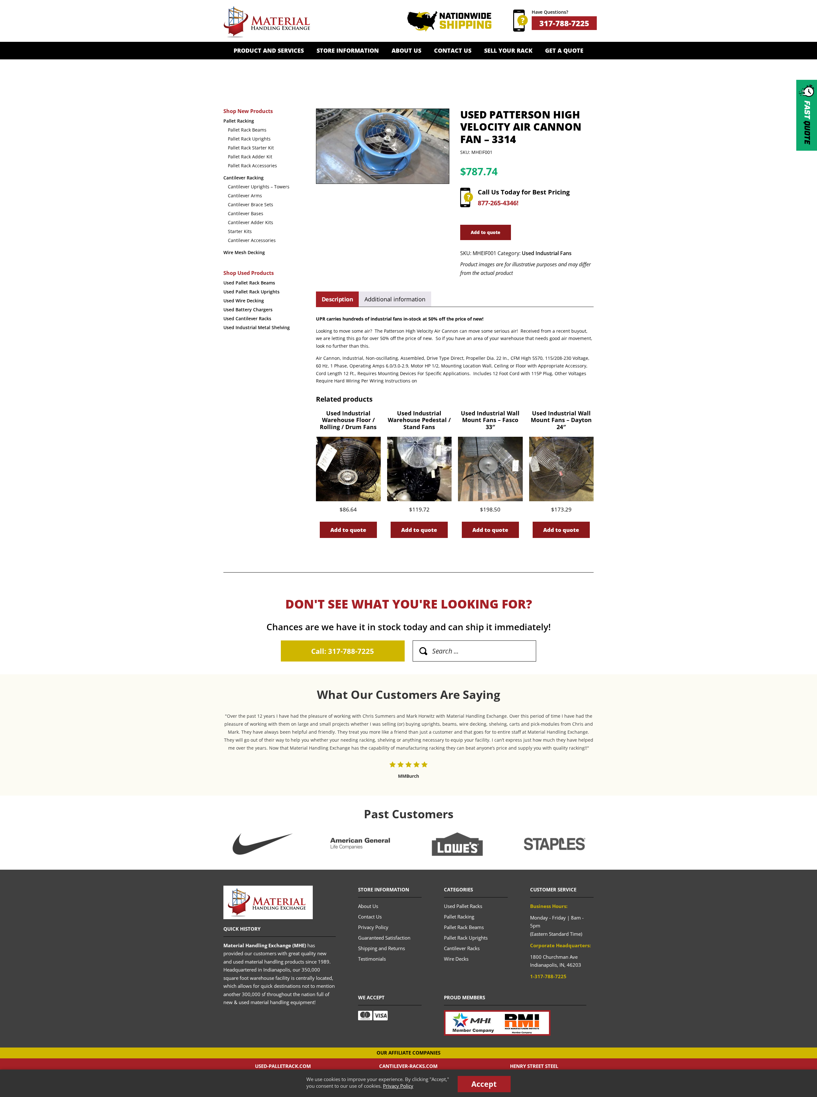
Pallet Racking (238, 121)
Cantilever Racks (462, 948)
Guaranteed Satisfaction (384, 937)
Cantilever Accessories (252, 240)
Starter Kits (240, 231)
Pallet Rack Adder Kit (250, 157)
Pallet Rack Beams (247, 130)
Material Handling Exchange (266, 22)
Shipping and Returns (381, 948)
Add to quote (485, 232)
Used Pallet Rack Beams (249, 283)
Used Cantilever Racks (247, 318)
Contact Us (452, 50)
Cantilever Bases (245, 213)
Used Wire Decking (243, 301)
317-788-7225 (564, 23)
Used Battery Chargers (248, 309)
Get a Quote (564, 50)
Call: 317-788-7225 (342, 651)
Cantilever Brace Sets (250, 204)
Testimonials (372, 959)
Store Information (348, 50)
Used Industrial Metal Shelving (256, 327)
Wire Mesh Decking (244, 252)
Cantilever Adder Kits (250, 222)
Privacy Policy (398, 1086)
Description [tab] (337, 299)
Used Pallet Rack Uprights (251, 292)
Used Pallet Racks (463, 906)
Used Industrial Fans (547, 253)
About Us (406, 50)
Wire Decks (456, 959)
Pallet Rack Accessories (252, 166)
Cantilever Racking (243, 178)
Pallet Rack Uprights (249, 139)
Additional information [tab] (394, 299)
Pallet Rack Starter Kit (251, 148)
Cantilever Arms (245, 196)
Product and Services (269, 50)
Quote (807, 122)
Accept (484, 1084)
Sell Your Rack (508, 50)
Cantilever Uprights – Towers (258, 187)
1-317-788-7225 (548, 976)
